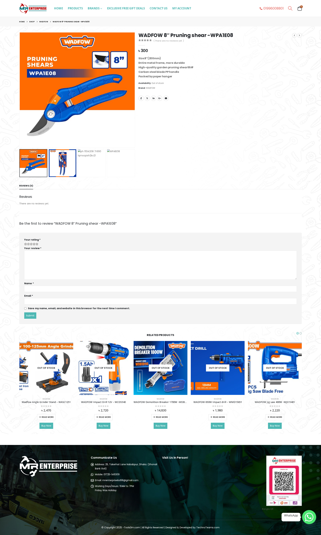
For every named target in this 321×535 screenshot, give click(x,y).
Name (29, 283)
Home (58, 8)
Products (75, 8)
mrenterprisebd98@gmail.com (120, 480)
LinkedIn (153, 98)
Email (166, 98)
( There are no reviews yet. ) (168, 40)
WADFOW (150, 88)
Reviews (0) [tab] (26, 185)
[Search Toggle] (290, 8)
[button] (20, 90)
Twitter (147, 98)
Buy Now (46, 425)
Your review (32, 248)
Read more (48, 417)
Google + (159, 98)
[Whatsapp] (309, 517)
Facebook (141, 98)
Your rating (32, 239)
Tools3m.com (132, 527)
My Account (181, 8)
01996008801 (273, 8)
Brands (93, 8)
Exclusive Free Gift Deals (126, 8)
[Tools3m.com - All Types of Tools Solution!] (33, 8)
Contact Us (158, 8)
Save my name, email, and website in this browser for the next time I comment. (79, 308)
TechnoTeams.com (208, 527)
